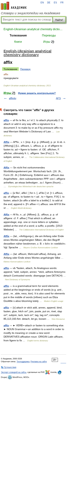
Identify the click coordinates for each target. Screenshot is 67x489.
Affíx (6, 236)
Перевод (25, 69)
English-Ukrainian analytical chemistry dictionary (33, 29)
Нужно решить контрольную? (37, 93)
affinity (12, 98)
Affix (6, 142)
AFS (58, 98)
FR (61, 2)
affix (6, 120)
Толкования (18, 35)
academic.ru (14, 6)
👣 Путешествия (8, 367)
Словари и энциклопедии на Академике (30, 13)
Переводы (49, 35)
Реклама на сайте (39, 361)
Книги (18, 41)
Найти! (59, 19)
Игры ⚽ (48, 41)
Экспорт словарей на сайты (13, 372)
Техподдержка (23, 361)
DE (48, 2)
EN (42, 2)
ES (55, 2)
